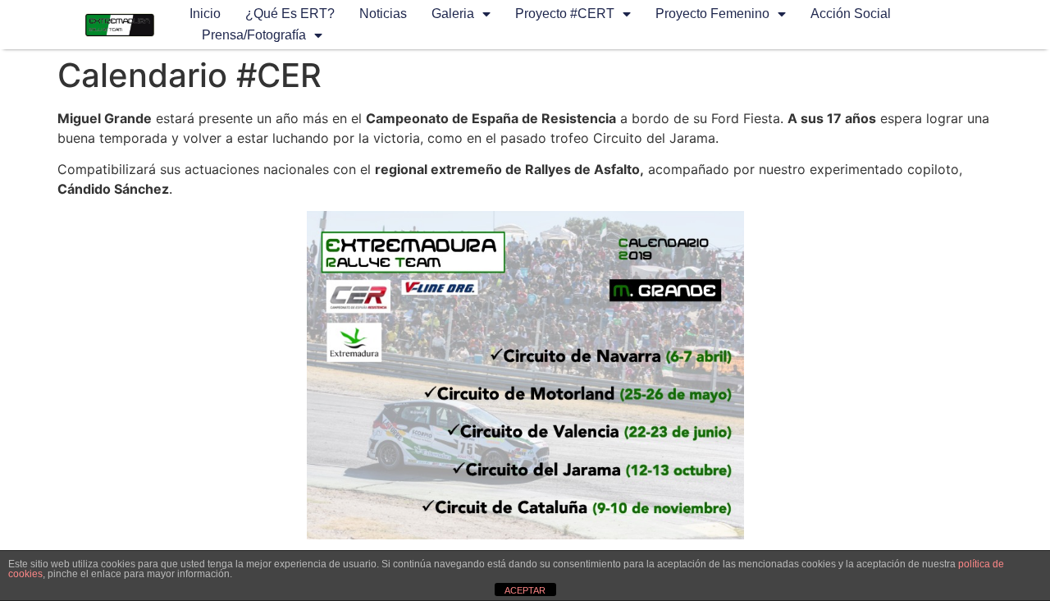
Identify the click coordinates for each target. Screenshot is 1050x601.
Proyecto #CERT (564, 14)
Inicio (205, 14)
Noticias (383, 14)
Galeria (452, 14)
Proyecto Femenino (712, 14)
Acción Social (850, 14)
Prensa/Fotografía (254, 35)
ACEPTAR (525, 590)
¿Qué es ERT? (290, 14)
